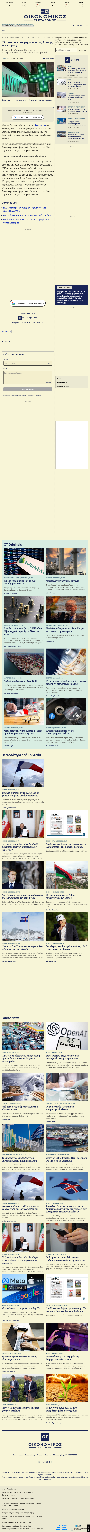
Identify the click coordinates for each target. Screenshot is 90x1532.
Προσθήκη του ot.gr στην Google (29, 117)
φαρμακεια (6, 332)
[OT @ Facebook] (40, 1462)
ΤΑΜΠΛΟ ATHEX (63, 386)
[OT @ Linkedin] (50, 1462)
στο (29, 317)
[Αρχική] (45, 1437)
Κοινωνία (17, 37)
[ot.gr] (45, 15)
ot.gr (3, 37)
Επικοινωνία (17, 1455)
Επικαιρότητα (9, 37)
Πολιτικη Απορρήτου (34, 395)
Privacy (40, 1455)
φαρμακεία (40, 125)
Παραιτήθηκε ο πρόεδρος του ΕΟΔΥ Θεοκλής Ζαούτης (27, 215)
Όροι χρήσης (30, 1455)
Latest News (10, 1018)
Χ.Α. (3, 30)
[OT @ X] (43, 1462)
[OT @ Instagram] (47, 1462)
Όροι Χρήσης (19, 395)
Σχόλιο (5, 369)
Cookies (48, 1455)
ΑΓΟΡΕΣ (60, 378)
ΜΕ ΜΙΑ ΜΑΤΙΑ (62, 382)
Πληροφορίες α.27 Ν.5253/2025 (65, 1455)
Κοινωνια (5, 58)
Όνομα (5, 359)
